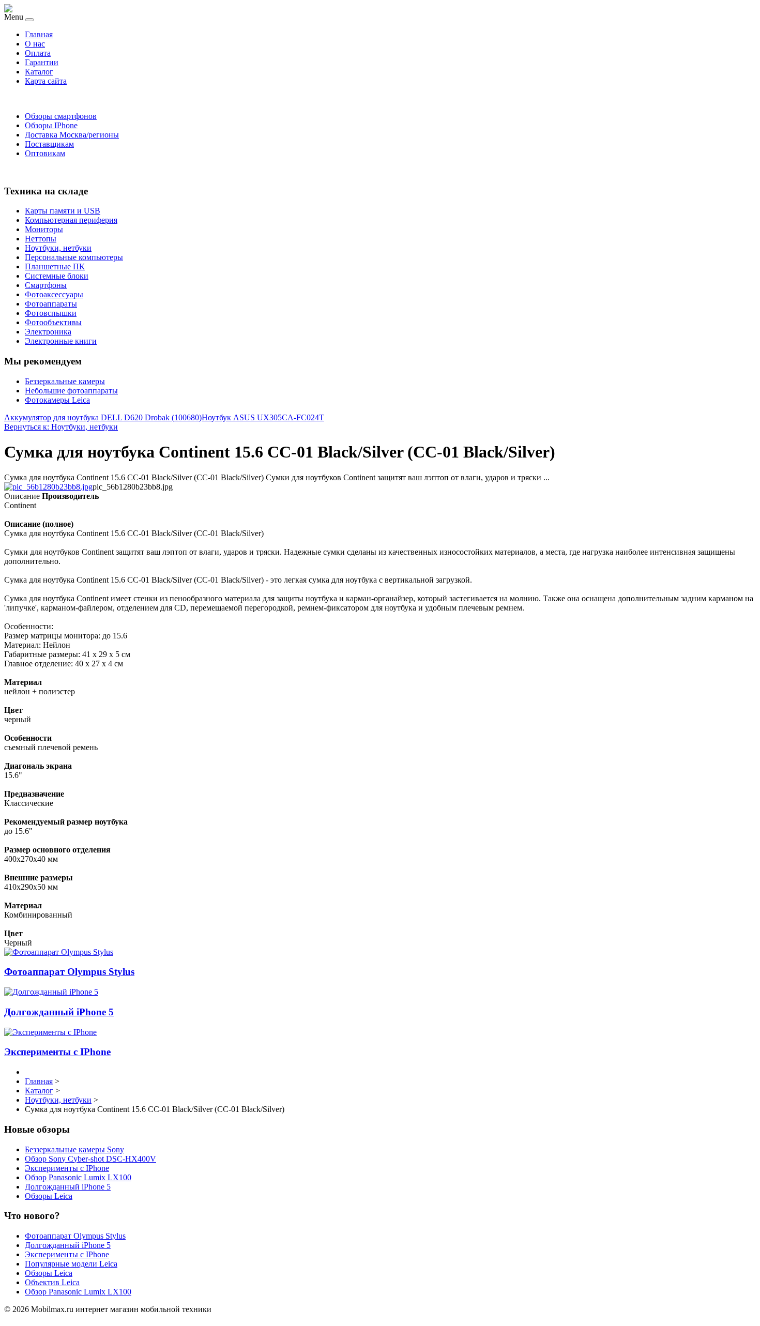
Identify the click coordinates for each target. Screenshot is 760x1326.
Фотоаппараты (51, 303)
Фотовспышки (51, 313)
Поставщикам (49, 144)
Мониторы (44, 229)
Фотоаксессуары (54, 294)
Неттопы (40, 238)
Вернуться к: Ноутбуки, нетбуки (61, 426)
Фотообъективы (53, 322)
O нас (35, 43)
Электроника (48, 331)
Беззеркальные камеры (65, 381)
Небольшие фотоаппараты (71, 390)
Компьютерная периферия (71, 220)
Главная (39, 34)
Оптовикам (45, 153)
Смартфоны (46, 285)
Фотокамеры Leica (57, 399)
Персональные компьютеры (74, 257)
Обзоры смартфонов (61, 116)
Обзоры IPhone (51, 125)
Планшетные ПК (55, 266)
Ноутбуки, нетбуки (58, 247)
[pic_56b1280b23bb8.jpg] (48, 486)
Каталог (39, 71)
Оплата (38, 53)
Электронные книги (61, 341)
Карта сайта (46, 81)
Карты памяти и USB (62, 210)
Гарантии (41, 62)
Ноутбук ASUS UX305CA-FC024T (263, 417)
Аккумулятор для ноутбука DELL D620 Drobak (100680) (103, 417)
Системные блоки (56, 275)
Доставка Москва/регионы (72, 134)
